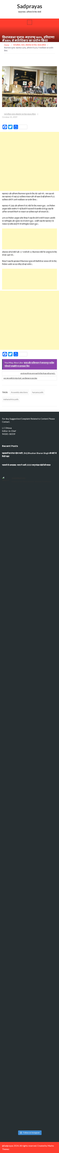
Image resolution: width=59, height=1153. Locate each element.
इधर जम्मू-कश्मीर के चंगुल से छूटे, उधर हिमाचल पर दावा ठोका (20, 378)
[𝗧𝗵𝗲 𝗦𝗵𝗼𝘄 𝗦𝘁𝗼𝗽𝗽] (29, 984)
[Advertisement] (29, 161)
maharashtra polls (11, 399)
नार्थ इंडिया (7, 114)
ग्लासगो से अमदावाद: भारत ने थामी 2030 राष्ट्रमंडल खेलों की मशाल (26, 465)
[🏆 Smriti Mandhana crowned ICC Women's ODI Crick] (29, 855)
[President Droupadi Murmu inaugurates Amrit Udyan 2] (29, 566)
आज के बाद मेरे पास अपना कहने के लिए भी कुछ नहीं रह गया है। (37, 373)
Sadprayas (29, 6)
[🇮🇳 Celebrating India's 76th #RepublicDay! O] (29, 1048)
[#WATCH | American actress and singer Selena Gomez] (29, 823)
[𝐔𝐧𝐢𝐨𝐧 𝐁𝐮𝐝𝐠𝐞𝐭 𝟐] (29, 630)
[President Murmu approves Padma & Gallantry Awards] (29, 1080)
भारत (13, 114)
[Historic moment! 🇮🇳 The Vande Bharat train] (29, 1112)
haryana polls (37, 392)
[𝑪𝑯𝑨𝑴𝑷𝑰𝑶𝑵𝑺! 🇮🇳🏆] (29, 502)
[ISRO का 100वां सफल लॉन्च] (29, 791)
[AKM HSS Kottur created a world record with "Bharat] (29, 952)
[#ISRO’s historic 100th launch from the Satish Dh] (29, 759)
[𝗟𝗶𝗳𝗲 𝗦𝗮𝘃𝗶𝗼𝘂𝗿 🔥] (29, 919)
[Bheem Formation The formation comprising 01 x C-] (29, 1016)
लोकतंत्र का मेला (21, 114)
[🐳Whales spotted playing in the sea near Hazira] (29, 662)
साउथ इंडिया (31, 114)
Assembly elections (19, 392)
